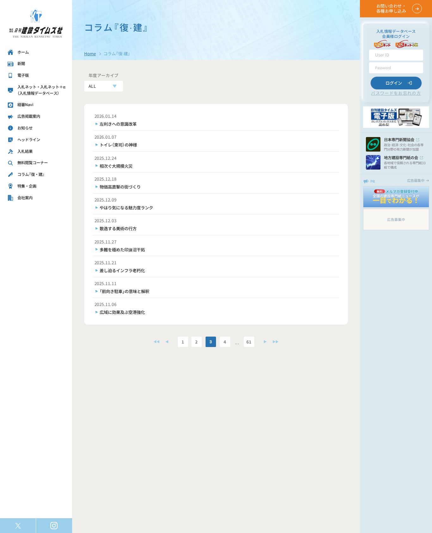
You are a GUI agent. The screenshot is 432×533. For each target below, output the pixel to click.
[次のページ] (264, 342)
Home (90, 54)
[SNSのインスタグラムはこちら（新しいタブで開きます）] (54, 525)
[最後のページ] (275, 342)
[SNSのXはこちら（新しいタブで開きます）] (18, 525)
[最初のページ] (156, 342)
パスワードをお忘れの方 (396, 93)
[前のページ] (167, 342)
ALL (92, 86)
